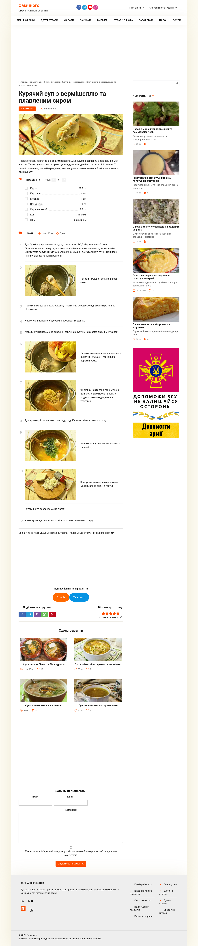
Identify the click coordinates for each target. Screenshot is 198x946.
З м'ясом (55, 82)
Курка (33, 188)
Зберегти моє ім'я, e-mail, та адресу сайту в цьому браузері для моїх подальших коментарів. (71, 853)
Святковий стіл (142, 900)
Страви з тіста (123, 20)
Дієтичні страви (166, 892)
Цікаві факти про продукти (141, 892)
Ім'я (35, 796)
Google (61, 597)
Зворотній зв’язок (167, 911)
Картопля (35, 193)
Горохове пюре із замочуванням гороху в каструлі (152, 277)
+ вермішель (78, 82)
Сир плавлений (38, 209)
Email (71, 796)
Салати (69, 20)
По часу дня (170, 884)
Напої (163, 20)
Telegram (79, 597)
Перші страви (26, 20)
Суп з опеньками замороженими (98, 705)
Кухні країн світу (143, 884)
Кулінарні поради (143, 916)
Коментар (71, 809)
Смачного (29, 5)
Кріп (32, 214)
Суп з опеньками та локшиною (43, 705)
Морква (34, 198)
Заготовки (146, 20)
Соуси (177, 20)
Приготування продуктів (139, 908)
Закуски (85, 20)
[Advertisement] (99, 55)
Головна (23, 82)
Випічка (102, 20)
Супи (46, 82)
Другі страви (49, 20)
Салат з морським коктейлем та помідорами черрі (152, 130)
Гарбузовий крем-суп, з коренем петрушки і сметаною (152, 179)
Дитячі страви (165, 902)
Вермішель (36, 204)
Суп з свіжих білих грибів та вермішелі (98, 664)
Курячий (66, 82)
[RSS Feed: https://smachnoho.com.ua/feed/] (31, 910)
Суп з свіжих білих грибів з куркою (44, 664)
